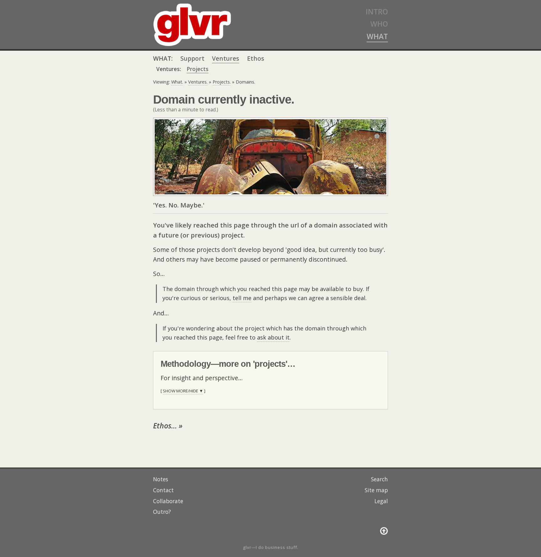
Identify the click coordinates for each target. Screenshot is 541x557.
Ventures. (198, 82)
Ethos (255, 58)
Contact (163, 490)
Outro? (162, 511)
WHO (379, 24)
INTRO (377, 12)
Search (379, 479)
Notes (160, 479)
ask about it (273, 337)
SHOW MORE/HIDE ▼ (183, 391)
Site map (376, 490)
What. (177, 82)
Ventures (225, 58)
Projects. (222, 82)
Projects (198, 69)
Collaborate (168, 501)
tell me (242, 298)
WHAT (377, 36)
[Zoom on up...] (384, 530)
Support (192, 58)
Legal (381, 501)
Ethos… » (168, 426)
